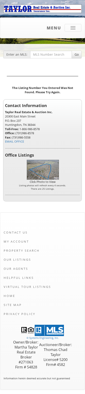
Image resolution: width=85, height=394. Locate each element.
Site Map (13, 305)
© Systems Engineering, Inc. (43, 337)
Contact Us (16, 232)
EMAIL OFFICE (14, 141)
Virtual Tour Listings (27, 287)
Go (77, 54)
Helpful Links (19, 278)
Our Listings (17, 260)
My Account (16, 241)
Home (9, 296)
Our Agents (16, 269)
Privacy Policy (19, 314)
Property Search (22, 250)
